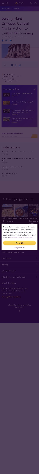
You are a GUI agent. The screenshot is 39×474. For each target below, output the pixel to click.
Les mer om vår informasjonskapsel (21, 238)
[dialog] (19, 237)
